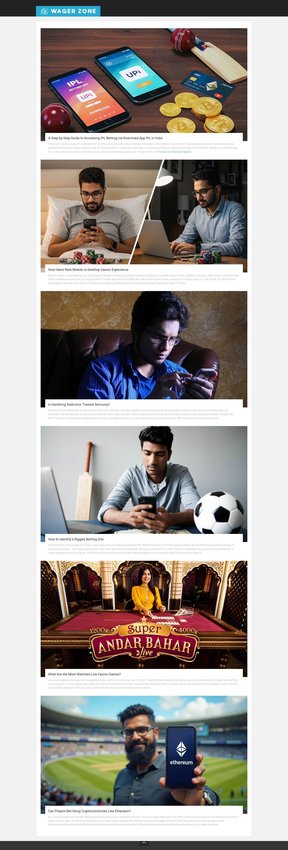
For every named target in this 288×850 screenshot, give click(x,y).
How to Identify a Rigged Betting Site (76, 539)
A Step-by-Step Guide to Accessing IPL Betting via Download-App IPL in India (105, 138)
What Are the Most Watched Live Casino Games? (84, 674)
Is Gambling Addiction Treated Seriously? (79, 404)
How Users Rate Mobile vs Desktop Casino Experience (88, 270)
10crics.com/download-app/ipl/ (174, 151)
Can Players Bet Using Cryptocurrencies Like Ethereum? (89, 811)
